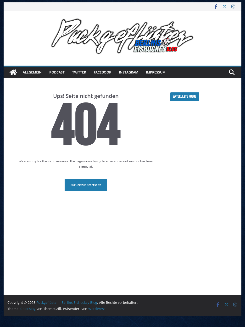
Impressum (156, 72)
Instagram (128, 72)
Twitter (79, 72)
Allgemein (32, 72)
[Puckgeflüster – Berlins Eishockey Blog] (13, 72)
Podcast (57, 72)
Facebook (102, 72)
